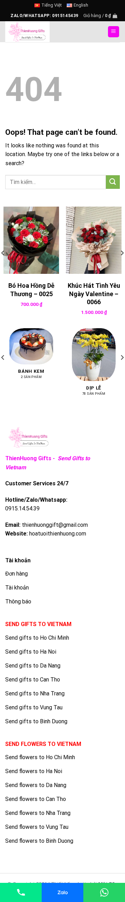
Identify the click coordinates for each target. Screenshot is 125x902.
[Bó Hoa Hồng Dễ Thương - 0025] (31, 240)
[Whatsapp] (104, 892)
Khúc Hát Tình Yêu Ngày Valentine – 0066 (94, 294)
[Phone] (21, 892)
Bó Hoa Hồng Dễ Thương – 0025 (31, 289)
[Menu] (113, 32)
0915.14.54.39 (22, 508)
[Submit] (113, 182)
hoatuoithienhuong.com (57, 533)
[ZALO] (62, 892)
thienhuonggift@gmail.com (55, 525)
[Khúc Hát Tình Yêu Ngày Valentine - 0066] (94, 240)
